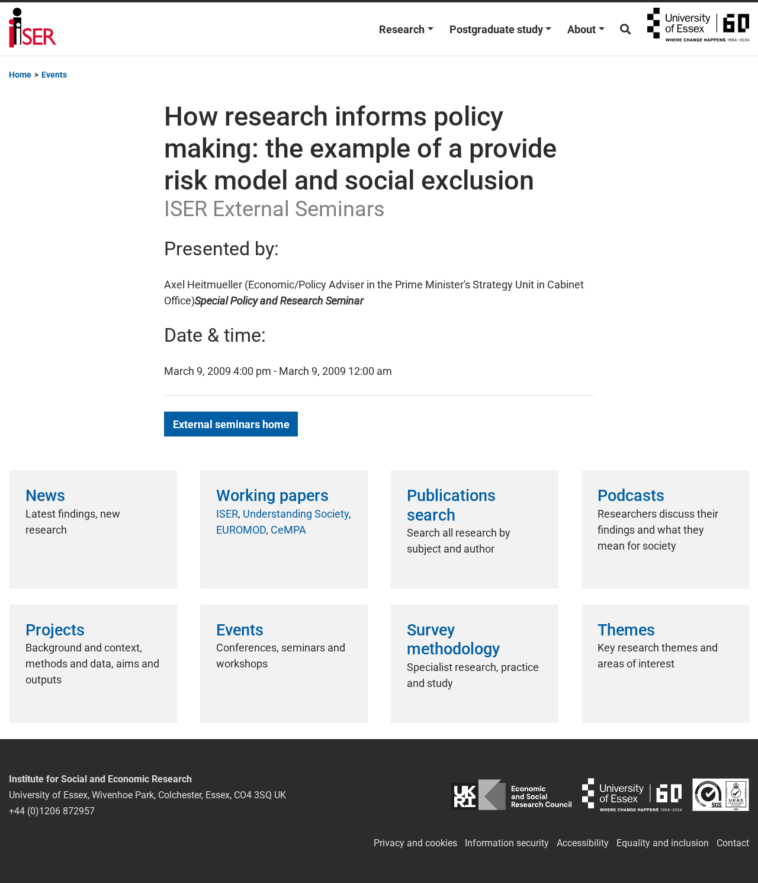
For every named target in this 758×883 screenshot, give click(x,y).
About (581, 29)
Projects (55, 630)
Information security (507, 843)
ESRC (511, 795)
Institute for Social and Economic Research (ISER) (32, 29)
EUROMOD (241, 530)
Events (240, 630)
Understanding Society (296, 514)
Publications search (451, 505)
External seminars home (231, 424)
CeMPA (288, 530)
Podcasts (631, 495)
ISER (227, 514)
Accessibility (583, 843)
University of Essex (698, 29)
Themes (626, 630)
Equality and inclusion (662, 843)
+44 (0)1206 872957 (52, 811)
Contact (733, 843)
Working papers (272, 495)
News (45, 495)
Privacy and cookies (415, 843)
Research (402, 29)
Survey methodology (453, 640)
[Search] (625, 29)
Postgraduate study (496, 29)
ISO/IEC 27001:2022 (720, 795)
